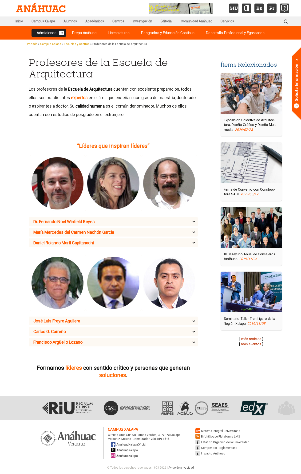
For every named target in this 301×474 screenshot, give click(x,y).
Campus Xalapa (43, 21)
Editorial (166, 21)
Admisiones (46, 33)
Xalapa (127, 450)
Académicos (94, 21)
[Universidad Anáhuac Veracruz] (68, 439)
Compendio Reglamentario (219, 448)
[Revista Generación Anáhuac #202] (181, 7)
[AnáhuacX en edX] (253, 408)
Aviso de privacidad (181, 467)
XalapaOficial (131, 444)
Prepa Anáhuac (84, 33)
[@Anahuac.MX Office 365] (246, 8)
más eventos (251, 344)
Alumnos (70, 21)
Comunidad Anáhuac (196, 21)
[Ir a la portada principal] (41, 8)
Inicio (19, 21)
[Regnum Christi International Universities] (67, 408)
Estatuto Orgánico (225, 442)
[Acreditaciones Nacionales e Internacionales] (194, 408)
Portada (32, 44)
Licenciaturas (119, 33)
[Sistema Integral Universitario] (233, 8)
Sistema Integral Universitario (220, 431)
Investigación (142, 21)
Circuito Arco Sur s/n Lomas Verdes (132, 435)
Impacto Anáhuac (213, 453)
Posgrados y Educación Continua (167, 33)
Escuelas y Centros (77, 44)
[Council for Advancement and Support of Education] (127, 408)
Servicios (227, 21)
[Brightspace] (259, 8)
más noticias (251, 339)
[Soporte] (284, 8)
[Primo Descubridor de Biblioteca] (272, 8)
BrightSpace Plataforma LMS (220, 436)
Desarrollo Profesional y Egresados (235, 33)
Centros (118, 21)
